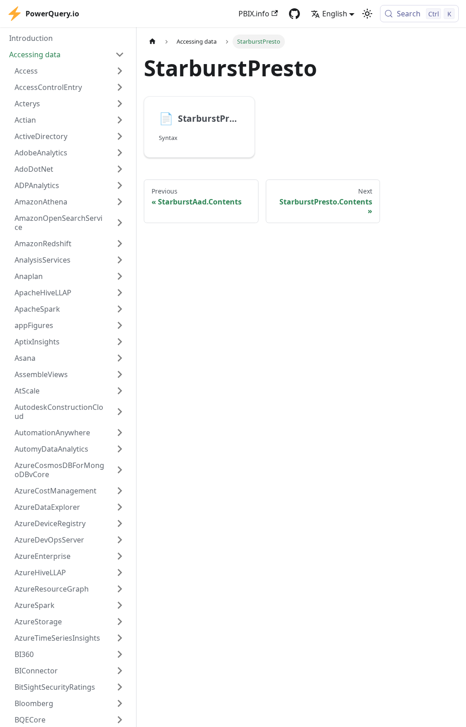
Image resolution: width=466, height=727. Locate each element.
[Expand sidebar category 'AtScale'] (120, 390)
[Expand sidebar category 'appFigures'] (120, 325)
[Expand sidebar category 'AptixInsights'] (120, 341)
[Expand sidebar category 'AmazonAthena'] (120, 201)
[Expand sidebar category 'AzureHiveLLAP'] (120, 572)
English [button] (334, 14)
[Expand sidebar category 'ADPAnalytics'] (120, 185)
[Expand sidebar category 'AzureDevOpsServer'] (120, 540)
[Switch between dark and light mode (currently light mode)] (367, 13)
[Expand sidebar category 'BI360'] (120, 654)
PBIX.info (253, 14)
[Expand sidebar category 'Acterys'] (120, 103)
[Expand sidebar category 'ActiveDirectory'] (120, 136)
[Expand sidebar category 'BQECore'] (120, 719)
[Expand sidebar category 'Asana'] (120, 358)
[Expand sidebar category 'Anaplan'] (120, 276)
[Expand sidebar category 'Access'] (120, 71)
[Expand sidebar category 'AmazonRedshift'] (120, 243)
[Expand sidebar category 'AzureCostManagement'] (120, 490)
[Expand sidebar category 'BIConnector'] (120, 670)
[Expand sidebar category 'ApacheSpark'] (120, 309)
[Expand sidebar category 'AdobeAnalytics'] (120, 152)
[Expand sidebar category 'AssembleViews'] (120, 374)
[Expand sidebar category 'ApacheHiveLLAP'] (120, 292)
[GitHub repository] (294, 13)
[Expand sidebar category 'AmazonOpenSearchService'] (120, 222)
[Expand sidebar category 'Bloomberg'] (120, 703)
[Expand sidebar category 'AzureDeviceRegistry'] (120, 523)
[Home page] (152, 42)
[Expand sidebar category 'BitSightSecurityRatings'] (120, 687)
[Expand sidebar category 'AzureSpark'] (120, 605)
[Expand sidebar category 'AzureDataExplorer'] (120, 507)
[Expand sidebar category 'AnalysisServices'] (120, 260)
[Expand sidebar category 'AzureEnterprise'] (120, 556)
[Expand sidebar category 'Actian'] (120, 120)
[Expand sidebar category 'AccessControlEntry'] (120, 87)
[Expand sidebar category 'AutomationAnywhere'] (120, 432)
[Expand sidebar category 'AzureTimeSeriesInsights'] (120, 638)
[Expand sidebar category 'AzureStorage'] (120, 621)
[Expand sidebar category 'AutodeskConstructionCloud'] (120, 411)
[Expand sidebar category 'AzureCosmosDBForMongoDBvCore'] (120, 470)
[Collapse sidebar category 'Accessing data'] (120, 54)
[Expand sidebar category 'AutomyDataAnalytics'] (120, 449)
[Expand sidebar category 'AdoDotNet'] (120, 169)
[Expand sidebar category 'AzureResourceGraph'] (120, 589)
